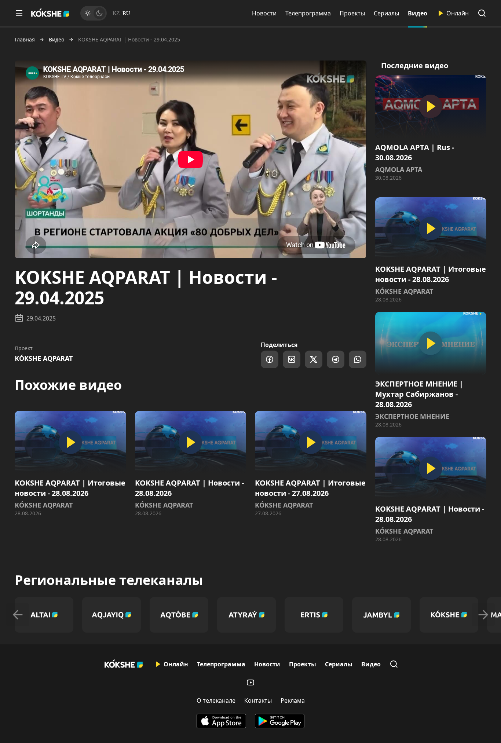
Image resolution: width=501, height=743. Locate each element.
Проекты (352, 13)
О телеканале (216, 700)
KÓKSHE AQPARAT (44, 358)
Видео (417, 13)
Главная (25, 39)
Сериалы (386, 13)
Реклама (293, 700)
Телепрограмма (308, 13)
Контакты (258, 700)
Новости (264, 13)
